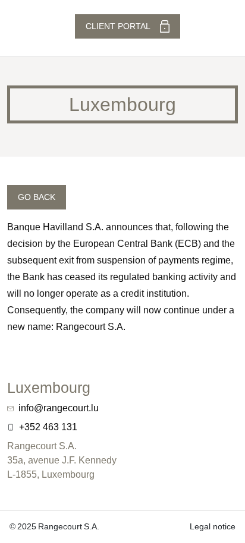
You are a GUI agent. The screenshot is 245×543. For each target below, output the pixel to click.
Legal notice (212, 526)
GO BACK (36, 197)
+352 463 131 (48, 427)
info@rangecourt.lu (58, 408)
